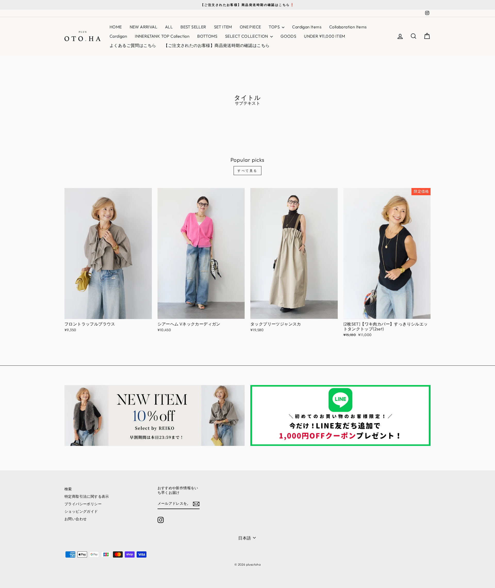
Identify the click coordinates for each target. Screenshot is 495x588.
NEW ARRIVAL (143, 26)
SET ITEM (223, 26)
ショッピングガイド (81, 511)
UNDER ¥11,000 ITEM (324, 36)
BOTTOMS (207, 36)
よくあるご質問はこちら (133, 45)
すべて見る (247, 171)
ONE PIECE (250, 26)
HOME (116, 26)
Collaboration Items (348, 26)
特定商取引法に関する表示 (86, 496)
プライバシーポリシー (83, 504)
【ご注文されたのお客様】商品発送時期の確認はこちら (216, 45)
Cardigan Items (306, 26)
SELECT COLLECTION (247, 36)
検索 (68, 489)
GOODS (288, 36)
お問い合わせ (75, 519)
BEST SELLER (193, 26)
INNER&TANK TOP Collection (162, 36)
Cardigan (118, 36)
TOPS (274, 26)
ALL (169, 26)
